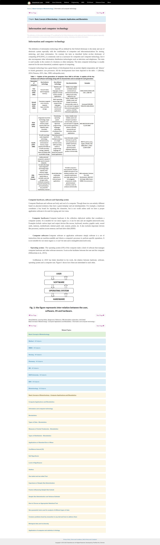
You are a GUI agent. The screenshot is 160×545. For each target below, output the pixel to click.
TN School (90, 2)
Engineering (75, 2)
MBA (82, 2)
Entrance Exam (100, 2)
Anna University (56, 2)
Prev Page (33, 13)
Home (29, 8)
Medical (66, 2)
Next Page (100, 13)
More (109, 2)
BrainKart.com (37, 3)
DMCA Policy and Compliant (89, 539)
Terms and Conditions (76, 539)
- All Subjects (35, 341)
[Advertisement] (121, 35)
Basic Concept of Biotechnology (43, 8)
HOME (48, 2)
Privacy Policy (66, 539)
